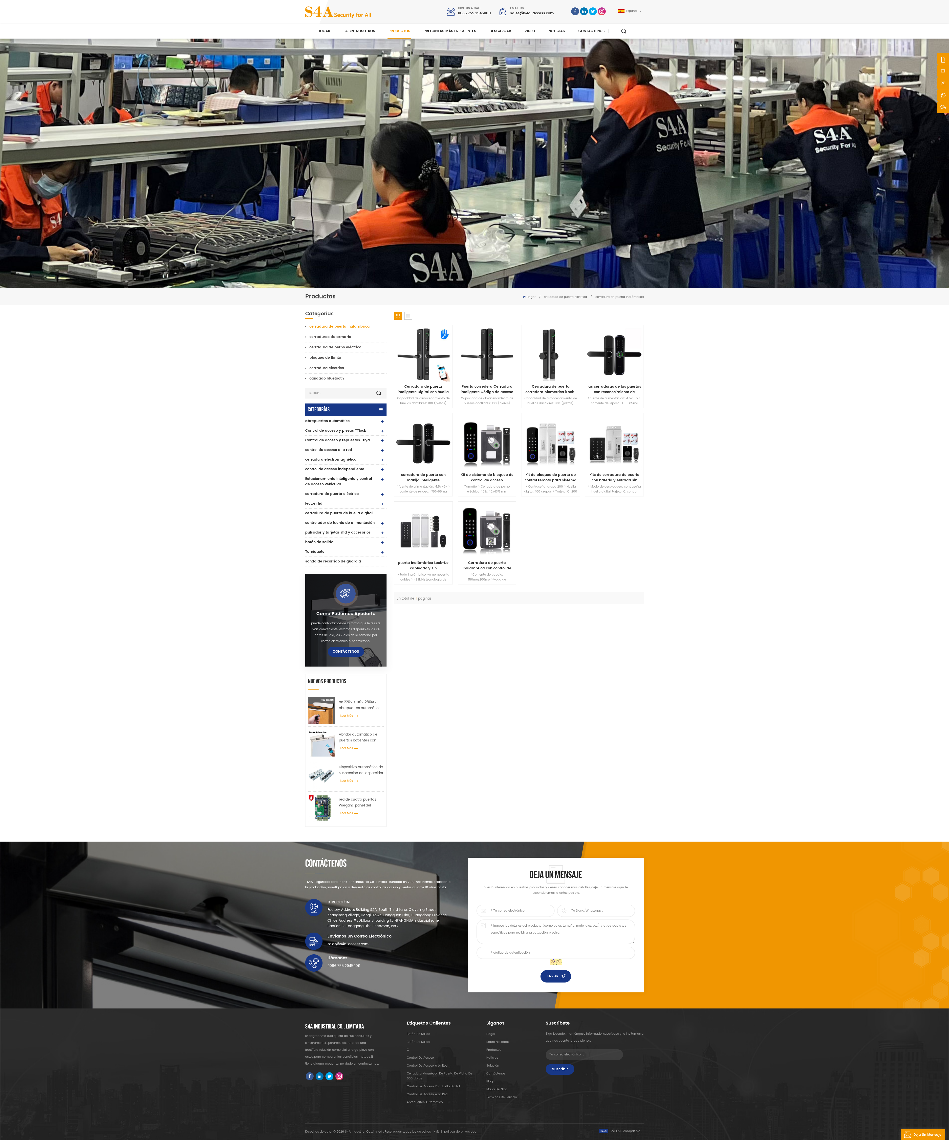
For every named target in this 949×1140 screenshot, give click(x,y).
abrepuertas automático (327, 421)
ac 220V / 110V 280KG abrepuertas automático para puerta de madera (360, 705)
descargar (500, 31)
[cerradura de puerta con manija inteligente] (423, 442)
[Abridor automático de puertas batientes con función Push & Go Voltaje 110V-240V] (321, 742)
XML (436, 1131)
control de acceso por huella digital (433, 1086)
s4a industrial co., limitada (334, 1026)
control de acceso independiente (334, 469)
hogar (490, 1034)
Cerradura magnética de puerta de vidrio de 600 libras (439, 1076)
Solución (492, 1065)
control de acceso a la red (328, 450)
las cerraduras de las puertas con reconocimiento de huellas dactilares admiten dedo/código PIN (614, 389)
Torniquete (314, 552)
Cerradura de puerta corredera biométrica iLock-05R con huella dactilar (550, 389)
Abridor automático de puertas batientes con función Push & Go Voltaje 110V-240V (361, 737)
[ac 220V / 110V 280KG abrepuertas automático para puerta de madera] (321, 710)
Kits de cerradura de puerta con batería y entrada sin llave (614, 477)
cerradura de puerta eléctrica (565, 297)
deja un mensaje (927, 1135)
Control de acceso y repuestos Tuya (337, 440)
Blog (489, 1081)
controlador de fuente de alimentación (340, 523)
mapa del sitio (496, 1089)
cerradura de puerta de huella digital (339, 513)
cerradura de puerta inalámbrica (619, 297)
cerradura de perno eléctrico (335, 347)
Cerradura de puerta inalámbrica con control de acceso (487, 565)
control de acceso (420, 1057)
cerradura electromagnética (331, 459)
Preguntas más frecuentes (450, 31)
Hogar (324, 31)
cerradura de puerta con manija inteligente (423, 477)
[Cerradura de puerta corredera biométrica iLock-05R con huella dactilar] (550, 354)
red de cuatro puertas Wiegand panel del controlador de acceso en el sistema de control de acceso (361, 802)
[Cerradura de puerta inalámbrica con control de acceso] (487, 531)
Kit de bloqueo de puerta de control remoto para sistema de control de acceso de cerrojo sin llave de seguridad (551, 477)
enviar (552, 976)
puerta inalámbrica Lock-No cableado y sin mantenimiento (423, 565)
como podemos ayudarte (345, 614)
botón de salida (319, 542)
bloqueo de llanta (325, 357)
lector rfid (314, 503)
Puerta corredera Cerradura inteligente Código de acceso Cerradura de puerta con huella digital (487, 389)
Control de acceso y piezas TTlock (335, 430)
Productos (399, 31)
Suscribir (560, 1069)
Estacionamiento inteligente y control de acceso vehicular (338, 481)
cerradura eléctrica (326, 368)
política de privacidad (460, 1131)
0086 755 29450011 (474, 13)
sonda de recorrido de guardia (333, 561)
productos (493, 1050)
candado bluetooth (326, 378)
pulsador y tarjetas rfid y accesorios (338, 532)
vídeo (529, 31)
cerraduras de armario (330, 337)
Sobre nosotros (359, 31)
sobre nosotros (497, 1042)
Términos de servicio (501, 1097)
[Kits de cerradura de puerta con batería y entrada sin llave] (614, 442)
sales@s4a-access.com (532, 13)
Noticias (556, 31)
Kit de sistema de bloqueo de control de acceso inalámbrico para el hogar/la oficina (487, 477)
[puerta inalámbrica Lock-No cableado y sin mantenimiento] (423, 531)
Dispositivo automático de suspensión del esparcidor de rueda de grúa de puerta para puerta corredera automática (361, 770)
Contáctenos (591, 31)
